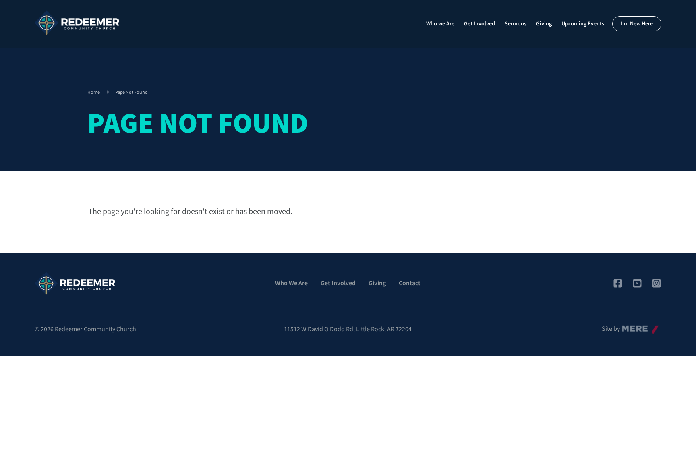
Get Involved (479, 24)
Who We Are (291, 283)
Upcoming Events (582, 24)
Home (93, 92)
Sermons (515, 24)
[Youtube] (637, 283)
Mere (629, 326)
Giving (544, 24)
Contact (409, 283)
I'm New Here (637, 24)
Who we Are (440, 24)
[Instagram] (656, 283)
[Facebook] (618, 283)
